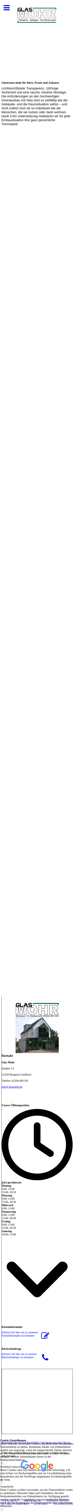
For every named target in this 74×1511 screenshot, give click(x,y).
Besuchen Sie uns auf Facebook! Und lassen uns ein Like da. (36, 1442)
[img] (37, 36)
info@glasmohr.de (12, 1086)
